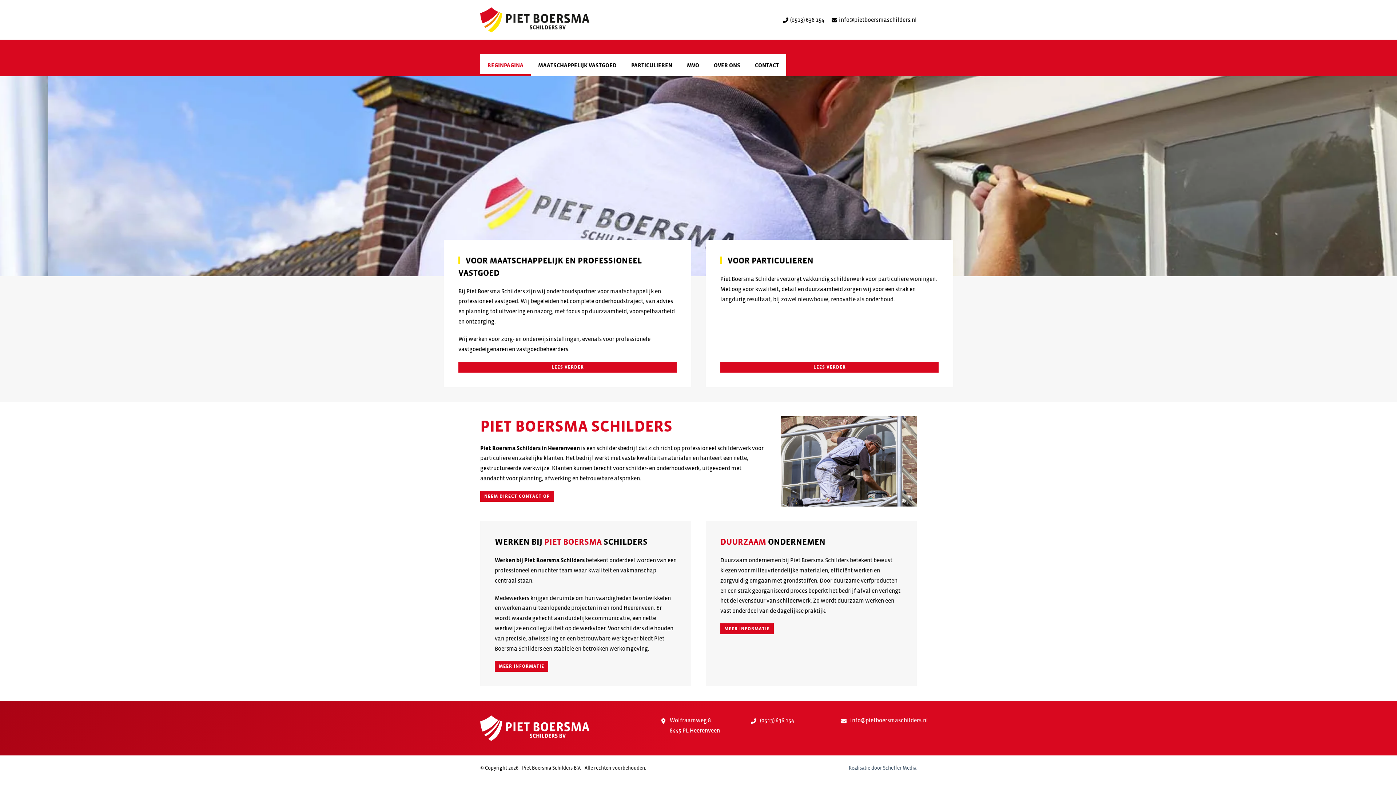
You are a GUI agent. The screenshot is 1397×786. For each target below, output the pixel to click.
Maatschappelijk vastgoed (577, 65)
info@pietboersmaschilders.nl (878, 19)
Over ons (727, 65)
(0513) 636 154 (807, 19)
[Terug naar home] (534, 19)
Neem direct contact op (517, 496)
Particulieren (651, 65)
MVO (693, 65)
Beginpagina (505, 65)
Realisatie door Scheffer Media (882, 768)
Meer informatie (521, 666)
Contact (767, 65)
